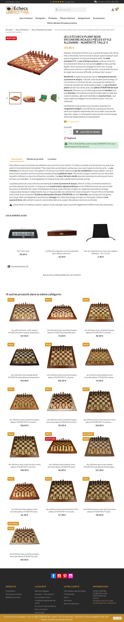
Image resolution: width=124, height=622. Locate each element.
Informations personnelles (75, 591)
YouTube (59, 575)
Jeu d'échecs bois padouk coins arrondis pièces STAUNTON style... (62, 465)
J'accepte (117, 618)
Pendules (52, 18)
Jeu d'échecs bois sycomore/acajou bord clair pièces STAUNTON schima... (62, 421)
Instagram (70, 575)
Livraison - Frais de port (44, 594)
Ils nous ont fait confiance (45, 606)
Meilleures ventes (13, 597)
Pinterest (64, 575)
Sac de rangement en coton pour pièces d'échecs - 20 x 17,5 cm (100, 252)
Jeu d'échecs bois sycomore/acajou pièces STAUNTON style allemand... (62, 331)
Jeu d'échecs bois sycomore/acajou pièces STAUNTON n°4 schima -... (99, 331)
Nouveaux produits (14, 594)
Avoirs (66, 597)
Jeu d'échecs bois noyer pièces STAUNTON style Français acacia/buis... (24, 331)
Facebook (53, 575)
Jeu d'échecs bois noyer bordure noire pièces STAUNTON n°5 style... (99, 510)
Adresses (68, 600)
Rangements (84, 18)
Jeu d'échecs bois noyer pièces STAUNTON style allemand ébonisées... (99, 465)
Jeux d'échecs (26, 18)
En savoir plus (71, 121)
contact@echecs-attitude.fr (104, 603)
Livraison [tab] (52, 159)
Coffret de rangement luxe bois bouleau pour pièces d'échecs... (62, 252)
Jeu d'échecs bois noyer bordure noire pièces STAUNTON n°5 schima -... (24, 465)
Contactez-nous (13, 2)
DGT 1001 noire (23, 251)
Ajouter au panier (88, 131)
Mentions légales (42, 591)
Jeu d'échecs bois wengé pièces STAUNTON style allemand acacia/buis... (24, 376)
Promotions (10, 591)
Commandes (69, 594)
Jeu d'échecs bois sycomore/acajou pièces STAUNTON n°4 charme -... (62, 376)
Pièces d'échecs (67, 18)
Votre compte (71, 586)
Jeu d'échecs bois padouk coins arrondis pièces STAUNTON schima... (99, 376)
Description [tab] (16, 159)
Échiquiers (40, 18)
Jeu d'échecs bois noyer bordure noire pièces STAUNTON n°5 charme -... (99, 421)
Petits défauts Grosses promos (62, 23)
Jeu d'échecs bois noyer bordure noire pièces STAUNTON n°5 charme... (62, 510)
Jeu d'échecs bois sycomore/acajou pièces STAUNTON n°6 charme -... (24, 421)
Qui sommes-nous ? (43, 597)
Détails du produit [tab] (35, 159)
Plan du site (39, 612)
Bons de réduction (71, 603)
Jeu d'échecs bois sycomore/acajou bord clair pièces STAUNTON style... (24, 555)
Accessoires (99, 18)
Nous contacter (41, 609)
